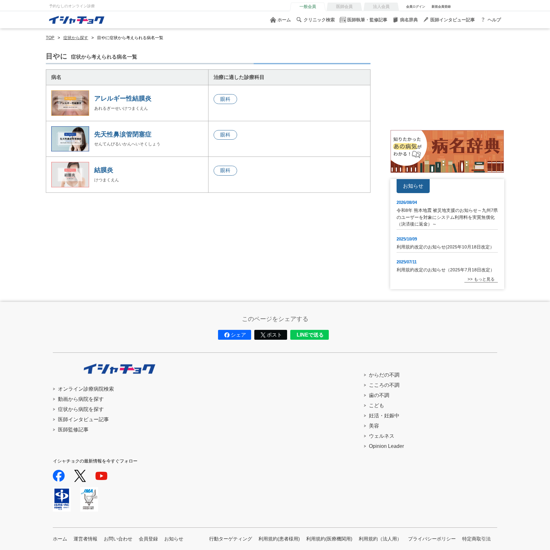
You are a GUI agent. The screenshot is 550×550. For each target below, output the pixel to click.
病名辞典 (409, 19)
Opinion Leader (386, 446)
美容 (374, 425)
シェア (238, 335)
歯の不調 (379, 395)
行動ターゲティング (230, 538)
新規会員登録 (441, 6)
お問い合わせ (118, 538)
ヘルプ (494, 19)
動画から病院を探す (81, 399)
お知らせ (173, 538)
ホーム (284, 19)
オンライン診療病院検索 (86, 389)
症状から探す (75, 37)
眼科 (225, 99)
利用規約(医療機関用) (329, 538)
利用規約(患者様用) (279, 538)
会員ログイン (415, 6)
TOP (50, 37)
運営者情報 (85, 538)
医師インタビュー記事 (452, 19)
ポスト (274, 335)
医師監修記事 (73, 429)
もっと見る (484, 279)
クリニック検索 (319, 19)
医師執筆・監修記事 (367, 19)
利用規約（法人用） (380, 538)
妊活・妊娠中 (384, 415)
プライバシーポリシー (432, 538)
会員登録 (148, 538)
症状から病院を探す (81, 409)
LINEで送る (310, 335)
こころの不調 (384, 385)
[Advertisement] (447, 79)
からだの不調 (384, 375)
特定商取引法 (476, 538)
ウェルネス (381, 436)
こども (376, 405)
